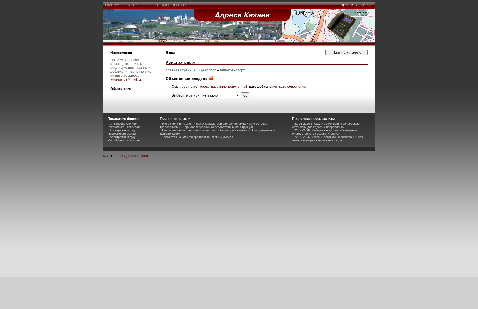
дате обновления (292, 87)
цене (232, 87)
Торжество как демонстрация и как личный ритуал (197, 137)
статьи (131, 5)
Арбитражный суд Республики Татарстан (124, 138)
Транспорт (207, 70)
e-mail (242, 87)
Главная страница (180, 70)
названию (219, 87)
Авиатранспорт (232, 70)
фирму (367, 5)
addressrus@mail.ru (125, 79)
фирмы (180, 5)
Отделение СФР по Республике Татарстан (124, 125)
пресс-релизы (155, 5)
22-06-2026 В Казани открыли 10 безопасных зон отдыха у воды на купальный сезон (327, 138)
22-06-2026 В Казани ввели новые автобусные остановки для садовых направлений (326, 125)
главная (112, 5)
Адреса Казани (136, 156)
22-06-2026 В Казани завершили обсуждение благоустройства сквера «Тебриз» (324, 132)
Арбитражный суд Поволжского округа (122, 132)
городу (204, 87)
